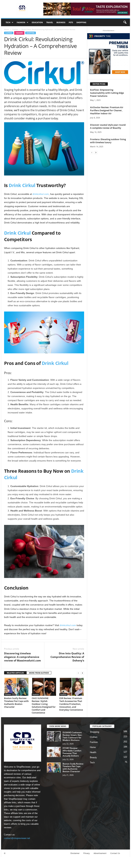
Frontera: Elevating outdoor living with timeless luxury (108, 141)
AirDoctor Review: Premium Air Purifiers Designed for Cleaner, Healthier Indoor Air (106, 110)
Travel (49, 22)
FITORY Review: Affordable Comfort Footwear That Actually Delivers (72, 752)
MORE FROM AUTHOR (39, 672)
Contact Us (115, 853)
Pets (71, 22)
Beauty (93, 757)
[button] (125, 22)
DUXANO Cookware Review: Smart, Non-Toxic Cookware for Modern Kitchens (72, 736)
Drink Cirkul (22, 185)
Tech (8, 22)
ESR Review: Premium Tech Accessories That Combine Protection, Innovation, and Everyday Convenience (71, 704)
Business (60, 22)
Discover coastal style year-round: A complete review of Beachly (108, 126)
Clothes (15, 29)
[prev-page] (78, 673)
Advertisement (100, 853)
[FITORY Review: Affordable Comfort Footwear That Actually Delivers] (54, 752)
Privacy (86, 853)
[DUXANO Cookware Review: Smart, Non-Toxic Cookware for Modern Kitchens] (54, 736)
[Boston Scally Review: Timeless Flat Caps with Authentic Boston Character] (16, 686)
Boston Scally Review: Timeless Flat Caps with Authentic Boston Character (16, 702)
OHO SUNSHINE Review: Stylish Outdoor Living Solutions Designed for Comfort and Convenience (44, 705)
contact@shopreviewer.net (17, 838)
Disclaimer (74, 853)
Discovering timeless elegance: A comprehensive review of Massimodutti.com (22, 657)
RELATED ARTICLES (15, 672)
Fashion (21, 22)
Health (93, 752)
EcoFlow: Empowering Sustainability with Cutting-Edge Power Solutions (107, 92)
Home (6, 29)
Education (37, 22)
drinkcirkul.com (41, 194)
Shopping (81, 22)
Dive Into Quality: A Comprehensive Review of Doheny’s (67, 657)
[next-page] (82, 673)
